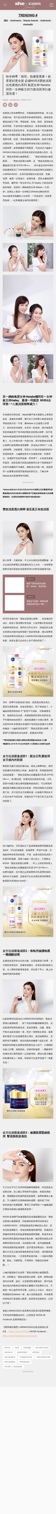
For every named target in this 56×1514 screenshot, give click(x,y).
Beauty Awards (30, 20)
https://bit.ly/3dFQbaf (19, 1331)
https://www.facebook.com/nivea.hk (20, 1336)
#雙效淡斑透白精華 (43, 1357)
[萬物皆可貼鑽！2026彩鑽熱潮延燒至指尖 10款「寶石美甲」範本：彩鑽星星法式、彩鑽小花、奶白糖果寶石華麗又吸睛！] (14, 603)
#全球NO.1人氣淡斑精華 (13, 1367)
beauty (5, 100)
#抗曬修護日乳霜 (26, 1357)
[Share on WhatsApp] (10, 105)
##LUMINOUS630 (42, 1348)
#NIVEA (7, 1348)
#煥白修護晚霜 (9, 1362)
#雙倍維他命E (25, 1362)
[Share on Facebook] (5, 105)
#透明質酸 (27, 1348)
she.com (16, 100)
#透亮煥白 (36, 1352)
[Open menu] (51, 5)
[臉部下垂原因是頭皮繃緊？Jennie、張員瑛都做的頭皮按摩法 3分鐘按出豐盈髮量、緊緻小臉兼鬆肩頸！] (14, 585)
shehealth (28, 24)
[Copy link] (16, 105)
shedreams (15, 20)
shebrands (45, 20)
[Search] (5, 5)
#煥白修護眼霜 (9, 1357)
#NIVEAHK (8, 1352)
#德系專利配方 (22, 1352)
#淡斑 (17, 1348)
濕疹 (6, 20)
